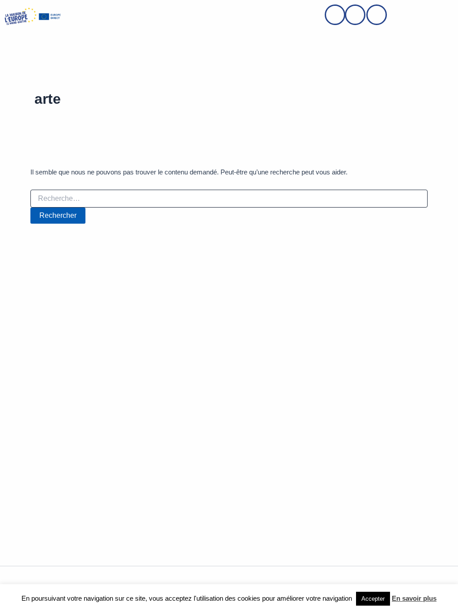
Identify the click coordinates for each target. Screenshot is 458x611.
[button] (86, 16)
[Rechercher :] (229, 198)
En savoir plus (414, 598)
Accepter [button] (373, 598)
